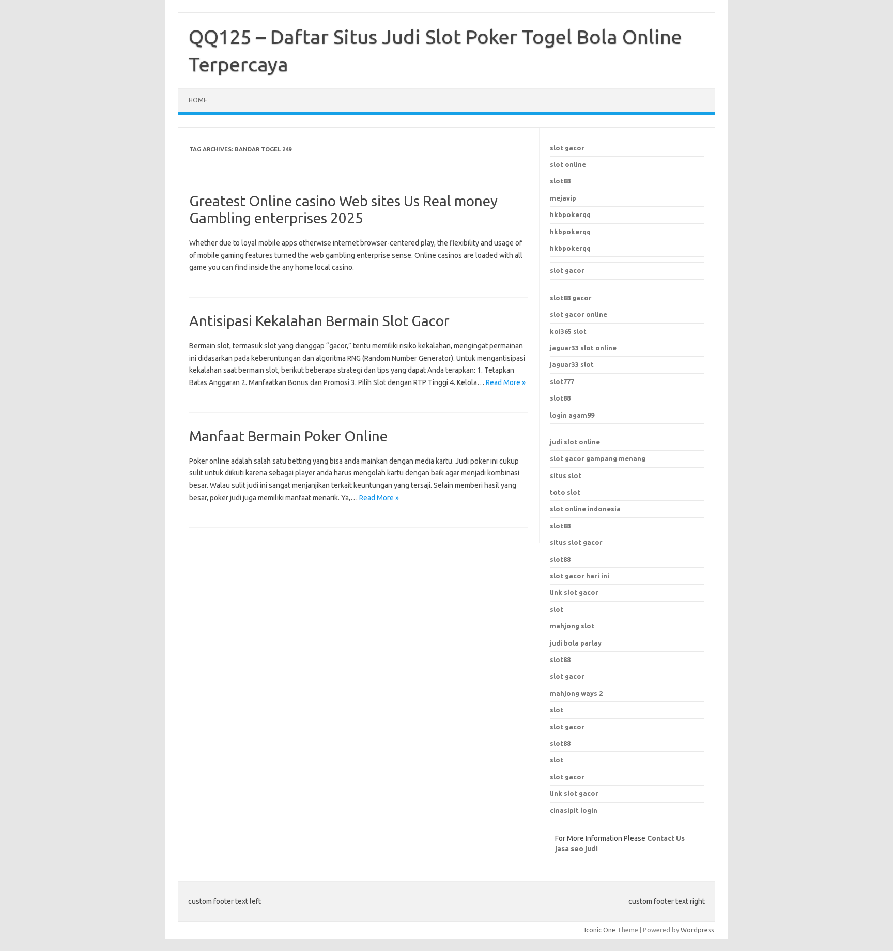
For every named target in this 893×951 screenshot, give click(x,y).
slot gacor (567, 147)
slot (556, 709)
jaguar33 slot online (583, 347)
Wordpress (697, 929)
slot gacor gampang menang (597, 458)
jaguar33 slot (572, 364)
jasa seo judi (576, 849)
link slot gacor (574, 592)
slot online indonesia (585, 508)
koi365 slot (568, 331)
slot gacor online (578, 314)
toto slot (565, 492)
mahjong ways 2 (576, 693)
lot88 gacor (571, 297)
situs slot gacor (576, 542)
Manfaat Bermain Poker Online (288, 436)
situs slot (565, 475)
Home (198, 100)
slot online (568, 164)
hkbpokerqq (570, 214)
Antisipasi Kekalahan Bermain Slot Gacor (319, 321)
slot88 (560, 181)
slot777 (562, 381)
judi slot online (575, 442)
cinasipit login (573, 810)
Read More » (506, 382)
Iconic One (599, 929)
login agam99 (572, 415)
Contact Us (666, 838)
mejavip (563, 198)
